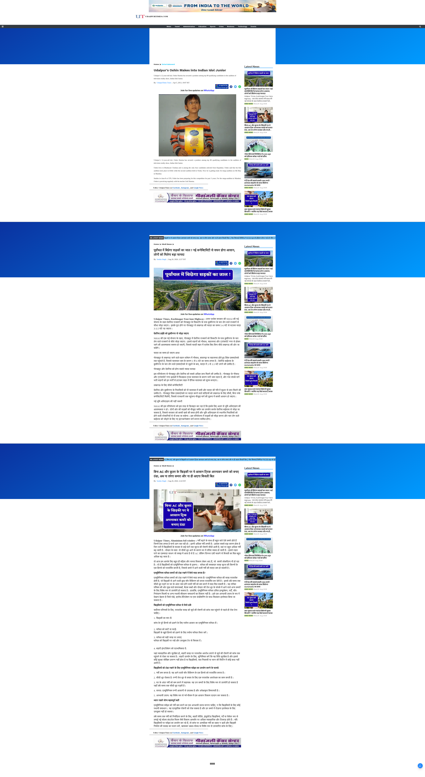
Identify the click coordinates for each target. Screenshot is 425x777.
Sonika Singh (161, 259)
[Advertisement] (212, 43)
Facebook (176, 188)
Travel (177, 26)
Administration (189, 26)
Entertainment (168, 64)
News (169, 26)
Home (156, 64)
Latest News (251, 66)
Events (253, 26)
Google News (198, 188)
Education (202, 26)
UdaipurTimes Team (164, 83)
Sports (212, 26)
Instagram (185, 188)
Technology (242, 26)
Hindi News (167, 244)
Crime (221, 26)
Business (230, 26)
